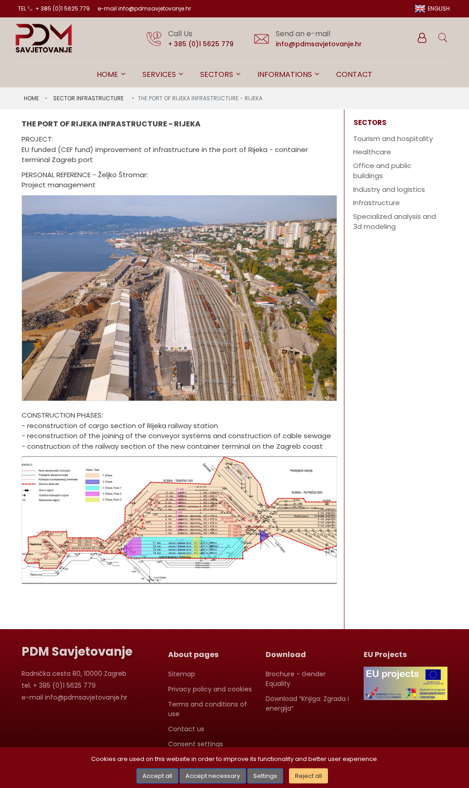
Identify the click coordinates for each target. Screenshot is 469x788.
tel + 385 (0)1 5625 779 (54, 8)
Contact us (186, 729)
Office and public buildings (382, 171)
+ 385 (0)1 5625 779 (201, 44)
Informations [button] (285, 74)
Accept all (157, 776)
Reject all (308, 776)
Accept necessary (212, 776)
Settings (265, 776)
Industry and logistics (389, 189)
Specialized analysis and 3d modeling (394, 222)
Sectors (217, 74)
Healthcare (372, 152)
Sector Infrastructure (88, 98)
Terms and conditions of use (207, 709)
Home (108, 74)
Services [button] (160, 74)
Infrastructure (376, 202)
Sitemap (181, 674)
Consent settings (195, 744)
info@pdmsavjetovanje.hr (319, 44)
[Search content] (443, 38)
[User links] (421, 38)
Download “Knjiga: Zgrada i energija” (307, 703)
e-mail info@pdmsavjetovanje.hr (144, 8)
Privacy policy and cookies (210, 689)
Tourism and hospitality (393, 138)
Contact (354, 74)
